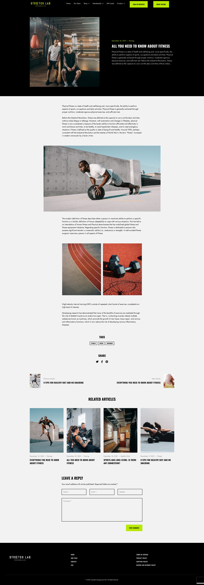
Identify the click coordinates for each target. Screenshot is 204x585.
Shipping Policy (142, 561)
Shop (85, 3)
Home (68, 3)
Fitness (159, 456)
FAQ (72, 565)
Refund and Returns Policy (146, 565)
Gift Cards (110, 3)
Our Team (77, 3)
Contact (120, 3)
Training (131, 41)
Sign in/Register (138, 4)
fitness (93, 343)
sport (101, 343)
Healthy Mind (125, 456)
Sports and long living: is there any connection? (120, 461)
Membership (97, 3)
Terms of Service (142, 554)
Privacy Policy (141, 558)
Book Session (161, 4)
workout (110, 343)
